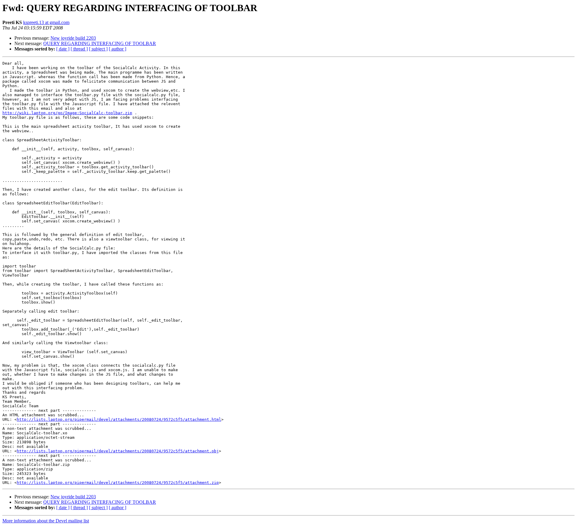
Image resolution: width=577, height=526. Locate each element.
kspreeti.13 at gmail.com (46, 22)
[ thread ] (79, 48)
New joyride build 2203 (73, 38)
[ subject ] (98, 48)
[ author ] (117, 48)
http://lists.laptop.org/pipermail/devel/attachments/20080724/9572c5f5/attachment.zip (118, 482)
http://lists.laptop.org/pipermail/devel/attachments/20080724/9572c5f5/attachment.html (119, 419)
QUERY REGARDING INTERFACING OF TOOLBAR (99, 43)
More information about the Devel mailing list (45, 520)
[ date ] (62, 48)
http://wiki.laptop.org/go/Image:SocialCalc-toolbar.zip (67, 113)
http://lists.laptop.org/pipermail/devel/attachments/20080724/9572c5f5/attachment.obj (118, 451)
